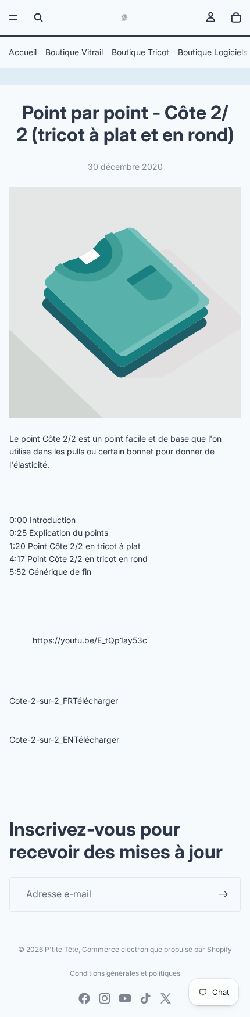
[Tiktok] (145, 998)
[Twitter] (166, 998)
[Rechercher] (38, 17)
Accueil (23, 52)
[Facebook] (84, 998)
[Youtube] (125, 998)
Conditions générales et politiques (125, 973)
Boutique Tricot (140, 52)
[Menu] (13, 17)
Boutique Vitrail (74, 52)
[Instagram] (105, 998)
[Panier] (236, 17)
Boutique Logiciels (212, 52)
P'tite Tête (61, 949)
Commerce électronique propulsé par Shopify (157, 949)
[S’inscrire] (223, 894)
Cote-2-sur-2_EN (41, 739)
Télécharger (95, 701)
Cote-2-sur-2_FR (41, 701)
